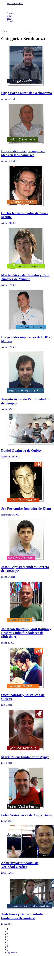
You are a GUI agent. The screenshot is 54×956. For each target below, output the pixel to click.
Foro (9, 18)
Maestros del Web (15, 3)
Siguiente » (12, 952)
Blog (9, 16)
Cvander (11, 21)
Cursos (10, 13)
